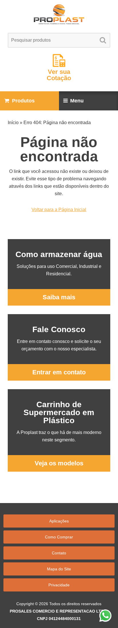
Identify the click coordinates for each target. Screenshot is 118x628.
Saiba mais (59, 297)
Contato (59, 553)
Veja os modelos (59, 463)
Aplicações (59, 521)
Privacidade (59, 585)
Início (13, 122)
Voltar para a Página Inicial (59, 209)
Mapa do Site (59, 569)
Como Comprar (59, 537)
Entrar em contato (59, 372)
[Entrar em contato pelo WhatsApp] (105, 615)
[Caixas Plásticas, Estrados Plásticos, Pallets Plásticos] (59, 14)
